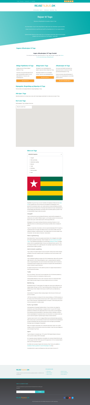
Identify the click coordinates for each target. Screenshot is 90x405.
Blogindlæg (33, 1)
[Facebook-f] (64, 398)
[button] (61, 154)
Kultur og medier (34, 170)
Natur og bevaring (34, 159)
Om (30, 1)
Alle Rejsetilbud (36, 10)
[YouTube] (71, 1)
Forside (18, 1)
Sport (32, 172)
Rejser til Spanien (49, 372)
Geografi (32, 157)
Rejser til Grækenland (64, 372)
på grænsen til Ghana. (53, 241)
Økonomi (32, 164)
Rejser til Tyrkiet (49, 374)
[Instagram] (69, 1)
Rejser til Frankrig (64, 371)
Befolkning (33, 168)
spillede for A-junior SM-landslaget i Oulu (43, 345)
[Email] (72, 1)
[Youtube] (70, 398)
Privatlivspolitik (26, 1)
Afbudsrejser (22, 1)
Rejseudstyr (52, 10)
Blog (56, 10)
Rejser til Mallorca (64, 374)
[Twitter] (67, 1)
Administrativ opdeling (35, 162)
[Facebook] (65, 1)
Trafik (32, 166)
